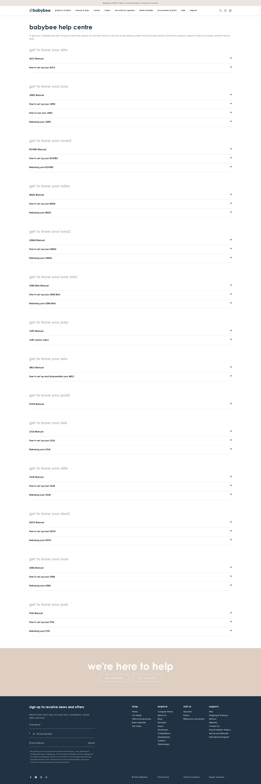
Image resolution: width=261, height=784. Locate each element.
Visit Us (187, 707)
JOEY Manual (36, 331)
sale (183, 10)
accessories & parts (167, 10)
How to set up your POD (41, 622)
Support (214, 707)
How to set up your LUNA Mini (44, 295)
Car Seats (137, 715)
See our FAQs (113, 678)
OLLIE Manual (36, 477)
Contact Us (214, 726)
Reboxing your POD (39, 631)
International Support (219, 737)
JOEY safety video (39, 340)
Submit (91, 742)
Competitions (164, 733)
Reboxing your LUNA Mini (42, 304)
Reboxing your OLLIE (40, 495)
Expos (161, 726)
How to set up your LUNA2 (42, 249)
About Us (162, 715)
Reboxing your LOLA (39, 450)
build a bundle (146, 10)
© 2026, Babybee (139, 777)
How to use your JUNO (41, 113)
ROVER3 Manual (37, 150)
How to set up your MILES (42, 204)
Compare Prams (165, 712)
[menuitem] (96, 10)
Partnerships (163, 744)
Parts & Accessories (141, 719)
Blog (160, 719)
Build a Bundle (139, 722)
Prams (135, 712)
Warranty (213, 722)
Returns (212, 719)
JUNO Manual (36, 95)
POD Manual (36, 614)
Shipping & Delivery (218, 715)
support (193, 10)
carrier (96, 10)
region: (212, 777)
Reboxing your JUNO (40, 122)
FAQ (211, 712)
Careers (161, 741)
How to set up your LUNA (42, 577)
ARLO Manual (36, 368)
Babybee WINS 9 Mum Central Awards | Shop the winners (130, 3)
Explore (163, 707)
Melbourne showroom (194, 719)
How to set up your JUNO (42, 104)
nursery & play (82, 10)
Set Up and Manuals (218, 733)
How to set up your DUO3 (42, 532)
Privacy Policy (163, 777)
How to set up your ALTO (42, 68)
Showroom (163, 730)
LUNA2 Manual (37, 241)
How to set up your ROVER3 (43, 159)
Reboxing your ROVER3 (41, 168)
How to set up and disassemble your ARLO (51, 377)
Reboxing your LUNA (40, 586)
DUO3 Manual (36, 523)
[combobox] (32, 734)
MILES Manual (36, 195)
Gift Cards (136, 726)
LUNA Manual (36, 568)
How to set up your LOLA (42, 441)
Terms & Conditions (191, 777)
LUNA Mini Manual (39, 286)
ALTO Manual (36, 59)
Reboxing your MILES (40, 213)
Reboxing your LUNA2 (40, 258)
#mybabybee (164, 737)
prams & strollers (63, 10)
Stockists (162, 722)
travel (107, 10)
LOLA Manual (36, 432)
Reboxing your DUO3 (40, 541)
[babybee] (39, 11)
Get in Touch (147, 678)
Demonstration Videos (220, 730)
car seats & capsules (125, 10)
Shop (135, 707)
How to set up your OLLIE (42, 486)
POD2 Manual (36, 404)
